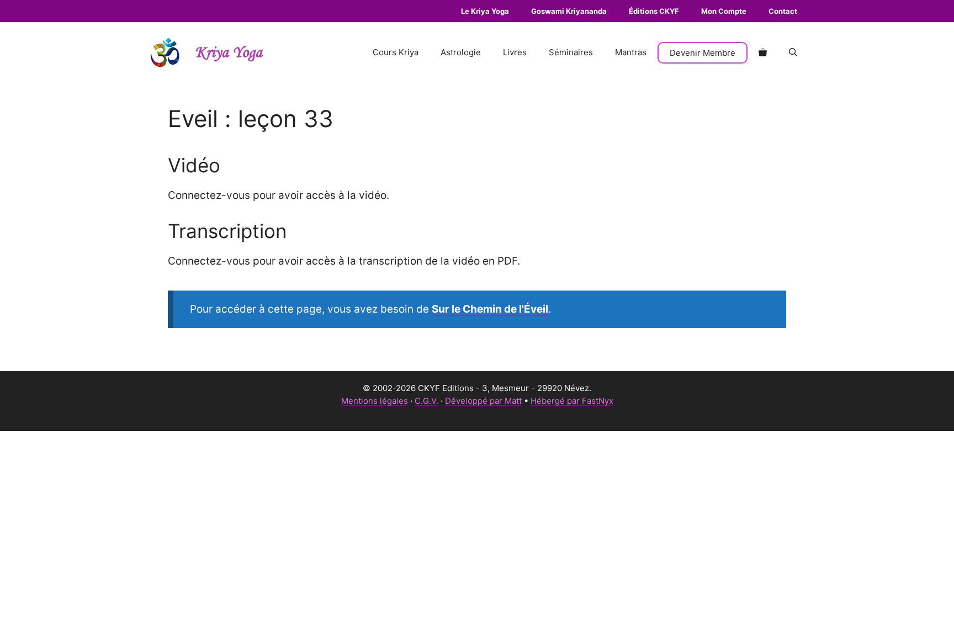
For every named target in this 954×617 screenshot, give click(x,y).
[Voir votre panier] (763, 52)
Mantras (630, 52)
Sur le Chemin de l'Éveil (490, 309)
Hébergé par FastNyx (572, 400)
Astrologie (461, 52)
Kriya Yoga (228, 53)
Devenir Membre (702, 53)
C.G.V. (426, 400)
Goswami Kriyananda (569, 11)
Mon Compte (723, 11)
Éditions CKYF (654, 11)
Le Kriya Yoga (485, 11)
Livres (515, 52)
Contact (782, 11)
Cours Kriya (395, 52)
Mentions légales (374, 400)
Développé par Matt (483, 400)
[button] (793, 52)
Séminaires (571, 52)
